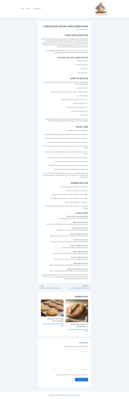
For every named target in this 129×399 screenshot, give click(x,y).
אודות (22, 8)
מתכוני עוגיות (78, 329)
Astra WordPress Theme (74, 395)
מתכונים (72, 329)
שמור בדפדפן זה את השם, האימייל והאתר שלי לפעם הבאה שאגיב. (71, 374)
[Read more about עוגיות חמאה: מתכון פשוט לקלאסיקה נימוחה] (52, 308)
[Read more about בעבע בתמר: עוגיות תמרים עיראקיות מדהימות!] (76, 310)
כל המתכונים (37, 8)
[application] (33, 9)
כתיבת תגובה (85, 329)
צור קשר (28, 8)
